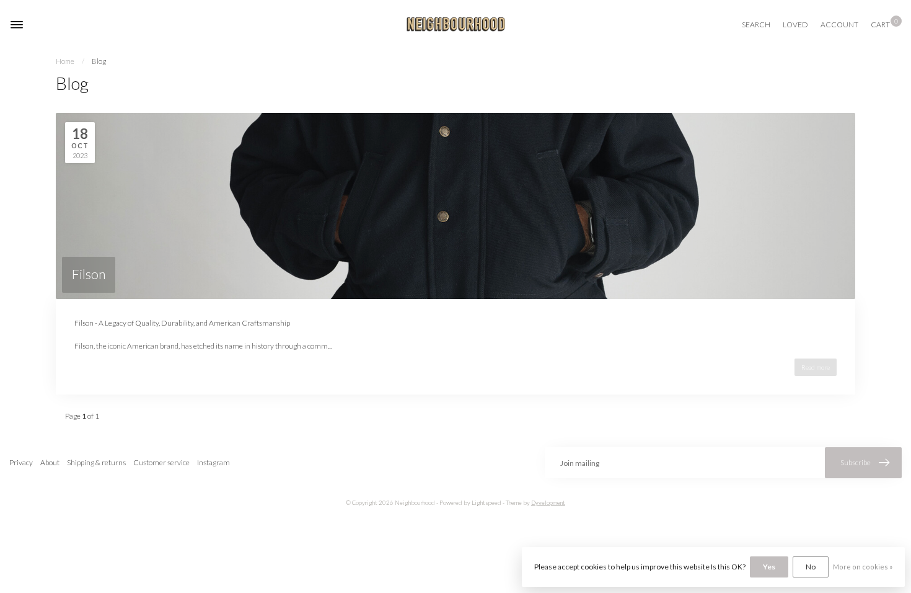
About (49, 462)
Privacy (21, 462)
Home (65, 61)
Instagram (213, 462)
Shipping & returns (96, 462)
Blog (99, 61)
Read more (815, 367)
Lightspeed (486, 502)
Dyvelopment (548, 502)
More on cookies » (862, 567)
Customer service (161, 462)
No (811, 566)
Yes (769, 566)
